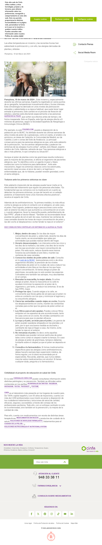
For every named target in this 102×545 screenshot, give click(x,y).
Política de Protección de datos (44, 523)
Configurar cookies (85, 19)
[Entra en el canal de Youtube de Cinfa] (65, 514)
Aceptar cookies (40, 19)
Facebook (53, 383)
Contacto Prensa (85, 44)
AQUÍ (21, 36)
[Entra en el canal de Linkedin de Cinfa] (72, 514)
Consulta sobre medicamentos (54, 496)
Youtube (35, 386)
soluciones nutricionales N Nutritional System (25, 426)
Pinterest (25, 386)
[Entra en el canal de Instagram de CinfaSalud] (51, 514)
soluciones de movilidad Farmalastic (26, 421)
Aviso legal (28, 523)
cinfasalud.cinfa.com (23, 378)
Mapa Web (74, 523)
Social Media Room (87, 53)
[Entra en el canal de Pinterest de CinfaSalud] (45, 514)
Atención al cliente (49, 474)
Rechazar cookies (62, 19)
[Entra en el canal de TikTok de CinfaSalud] (58, 514)
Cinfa (6, 392)
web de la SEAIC (27, 260)
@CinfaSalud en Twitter (38, 383)
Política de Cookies (62, 523)
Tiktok (17, 386)
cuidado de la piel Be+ (13, 423)
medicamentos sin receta (27, 418)
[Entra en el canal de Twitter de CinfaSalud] (38, 514)
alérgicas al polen (12, 116)
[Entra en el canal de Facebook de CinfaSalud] (31, 514)
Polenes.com (27, 129)
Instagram (8, 386)
